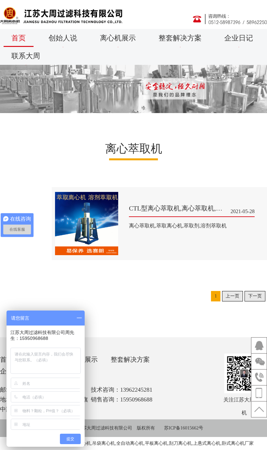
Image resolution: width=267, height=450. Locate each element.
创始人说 (63, 38)
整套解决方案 (180, 38)
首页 (18, 38)
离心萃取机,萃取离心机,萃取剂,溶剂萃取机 (178, 225)
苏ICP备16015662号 (183, 428)
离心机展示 (118, 38)
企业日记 (238, 38)
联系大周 (25, 56)
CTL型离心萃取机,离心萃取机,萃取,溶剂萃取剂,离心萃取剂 (192, 209)
